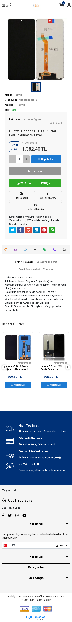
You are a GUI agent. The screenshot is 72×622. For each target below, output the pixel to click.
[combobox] (6, 545)
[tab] (24, 262)
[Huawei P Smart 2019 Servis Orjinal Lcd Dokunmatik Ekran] (18, 347)
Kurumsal (36, 524)
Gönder (63, 545)
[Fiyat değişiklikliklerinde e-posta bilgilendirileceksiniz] (45, 250)
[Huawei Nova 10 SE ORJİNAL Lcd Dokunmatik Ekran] (54, 347)
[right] (68, 367)
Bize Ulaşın (36, 578)
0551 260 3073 (19, 500)
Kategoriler (36, 567)
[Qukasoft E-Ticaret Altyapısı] (36, 618)
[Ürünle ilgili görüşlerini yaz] (26, 250)
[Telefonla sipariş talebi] (55, 250)
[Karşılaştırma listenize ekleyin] (36, 250)
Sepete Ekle (48, 159)
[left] (4, 367)
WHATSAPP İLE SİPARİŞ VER (37, 183)
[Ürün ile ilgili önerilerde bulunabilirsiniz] (65, 250)
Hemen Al (36, 171)
